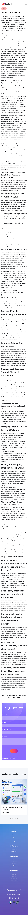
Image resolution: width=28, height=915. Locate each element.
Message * (5, 736)
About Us (14, 874)
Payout (14, 837)
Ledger (14, 841)
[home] (7, 3)
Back (4, 8)
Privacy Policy (14, 880)
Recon (14, 835)
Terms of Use (14, 878)
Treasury (14, 839)
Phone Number (6, 729)
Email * (4, 722)
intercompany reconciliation (8, 487)
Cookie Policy (14, 882)
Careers (14, 876)
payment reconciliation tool (8, 451)
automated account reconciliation (10, 391)
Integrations (14, 849)
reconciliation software (7, 158)
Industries (14, 851)
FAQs (14, 866)
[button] (26, 4)
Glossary (14, 864)
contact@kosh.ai (12, 890)
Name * (4, 715)
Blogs (14, 860)
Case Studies (14, 862)
